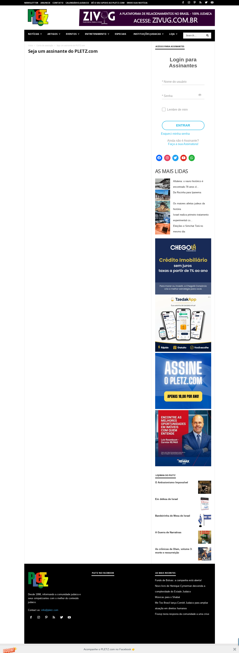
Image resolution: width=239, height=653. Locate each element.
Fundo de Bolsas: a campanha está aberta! (178, 580)
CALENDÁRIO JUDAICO (77, 2)
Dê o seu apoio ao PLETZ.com (108, 2)
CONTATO (57, 2)
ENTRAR (183, 125)
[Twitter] (206, 2)
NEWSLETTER (31, 2)
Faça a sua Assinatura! (183, 144)
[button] (119, 649)
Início (30, 45)
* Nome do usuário (174, 81)
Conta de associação (44, 45)
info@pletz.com (49, 610)
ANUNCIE (45, 2)
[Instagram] (189, 2)
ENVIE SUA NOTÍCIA (137, 2)
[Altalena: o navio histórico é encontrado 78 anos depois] (162, 184)
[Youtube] (212, 2)
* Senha (167, 95)
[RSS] (200, 2)
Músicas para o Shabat (167, 597)
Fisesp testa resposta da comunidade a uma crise (182, 614)
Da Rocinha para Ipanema (187, 192)
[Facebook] (183, 2)
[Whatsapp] (192, 158)
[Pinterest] (195, 2)
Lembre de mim (177, 109)
